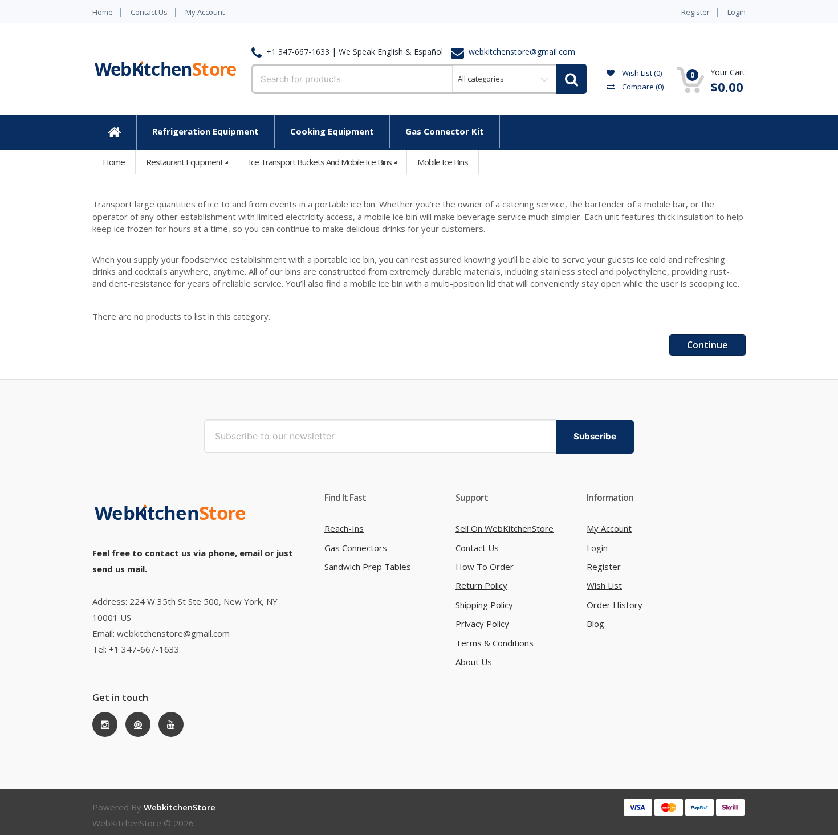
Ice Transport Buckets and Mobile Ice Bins (320, 162)
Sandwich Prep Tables (367, 566)
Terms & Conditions (494, 643)
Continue (707, 345)
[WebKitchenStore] (172, 512)
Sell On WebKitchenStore (504, 528)
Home (102, 12)
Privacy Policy (482, 623)
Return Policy (481, 585)
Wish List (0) (641, 73)
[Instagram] (104, 724)
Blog (595, 623)
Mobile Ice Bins (442, 162)
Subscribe (594, 436)
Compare (642, 87)
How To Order (484, 566)
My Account (205, 12)
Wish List (604, 585)
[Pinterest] (137, 724)
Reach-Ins (344, 528)
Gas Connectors (355, 547)
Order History (614, 604)
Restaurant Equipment (184, 162)
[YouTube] (171, 724)
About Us (473, 661)
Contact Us (149, 12)
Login (736, 12)
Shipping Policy (484, 604)
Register (695, 12)
